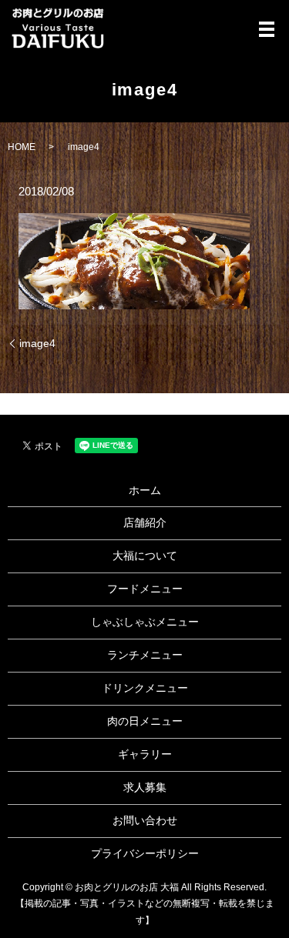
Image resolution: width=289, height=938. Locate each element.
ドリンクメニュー (145, 688)
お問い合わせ (145, 820)
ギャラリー (145, 754)
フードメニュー (145, 588)
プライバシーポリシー (145, 853)
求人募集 (144, 787)
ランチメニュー (145, 655)
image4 (37, 343)
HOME (21, 147)
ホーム (145, 490)
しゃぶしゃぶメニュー (145, 622)
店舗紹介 (144, 522)
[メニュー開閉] (266, 29)
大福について (145, 555)
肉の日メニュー (145, 721)
